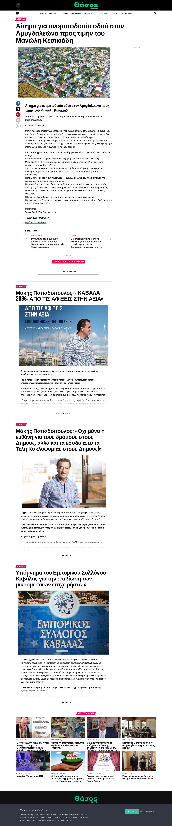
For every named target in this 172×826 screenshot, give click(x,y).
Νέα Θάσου (53, 13)
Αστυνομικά (127, 13)
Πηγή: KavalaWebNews (35, 222)
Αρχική (43, 13)
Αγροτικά (114, 13)
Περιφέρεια (76, 13)
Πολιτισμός (89, 13)
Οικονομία (102, 13)
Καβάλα (65, 13)
